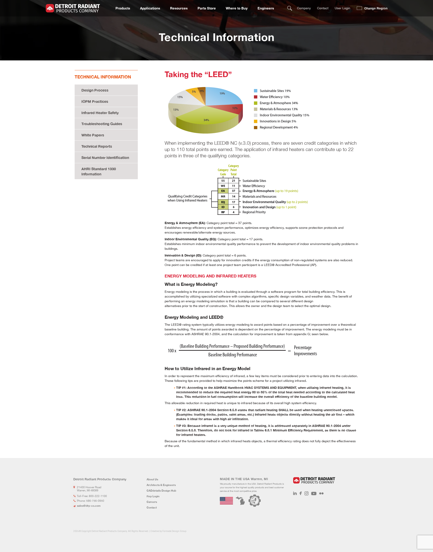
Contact (322, 8)
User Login (342, 8)
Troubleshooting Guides (101, 123)
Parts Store (207, 8)
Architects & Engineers (161, 485)
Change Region (375, 8)
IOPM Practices (94, 101)
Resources (179, 8)
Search (289, 8)
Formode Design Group (174, 531)
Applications (150, 8)
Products (122, 8)
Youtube (313, 493)
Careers (152, 502)
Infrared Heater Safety (100, 112)
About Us (152, 479)
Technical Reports (96, 146)
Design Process (94, 90)
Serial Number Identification (105, 157)
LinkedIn (295, 493)
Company (304, 8)
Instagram (306, 493)
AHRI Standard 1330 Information (98, 171)
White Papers (92, 135)
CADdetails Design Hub (161, 490)
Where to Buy (237, 8)
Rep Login (153, 496)
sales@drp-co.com (89, 505)
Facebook (300, 493)
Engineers (266, 8)
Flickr (321, 493)
